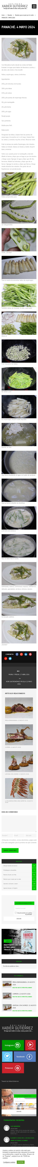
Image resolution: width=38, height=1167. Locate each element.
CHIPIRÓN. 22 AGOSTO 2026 (13, 747)
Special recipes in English (10, 888)
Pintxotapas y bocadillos (9, 870)
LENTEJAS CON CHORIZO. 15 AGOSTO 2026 (17, 774)
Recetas (10, 15)
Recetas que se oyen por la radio (24, 15)
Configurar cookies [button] (9, 1162)
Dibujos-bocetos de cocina (10, 865)
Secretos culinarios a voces (10, 883)
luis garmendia (15, 1126)
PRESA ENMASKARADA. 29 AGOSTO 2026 (16, 720)
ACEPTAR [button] (20, 1162)
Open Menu (34, 6)
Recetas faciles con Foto (9, 874)
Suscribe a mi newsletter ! (24, 903)
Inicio (3, 15)
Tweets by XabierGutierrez (10, 1081)
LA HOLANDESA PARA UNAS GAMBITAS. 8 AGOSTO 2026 (19, 801)
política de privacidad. (28, 913)
